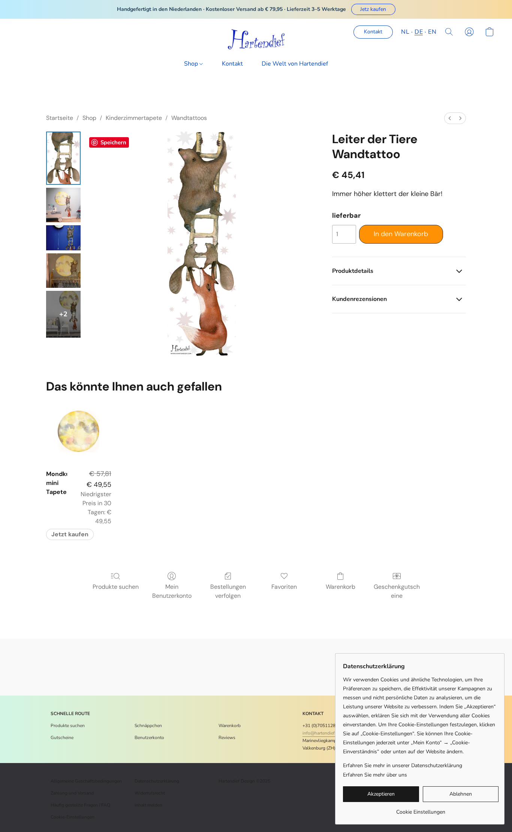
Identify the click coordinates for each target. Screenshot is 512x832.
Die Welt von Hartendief (295, 64)
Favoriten (284, 587)
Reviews (227, 738)
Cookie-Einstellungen (72, 817)
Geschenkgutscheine (397, 591)
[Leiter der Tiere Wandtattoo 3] (63, 270)
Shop (191, 64)
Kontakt (232, 64)
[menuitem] (450, 118)
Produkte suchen (116, 587)
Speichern (113, 142)
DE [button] (419, 32)
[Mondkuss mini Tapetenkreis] (78, 431)
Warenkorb (340, 587)
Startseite (59, 118)
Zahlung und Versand (72, 793)
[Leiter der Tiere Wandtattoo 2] (63, 237)
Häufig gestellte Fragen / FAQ (80, 805)
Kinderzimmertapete (134, 118)
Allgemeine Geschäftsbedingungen (86, 781)
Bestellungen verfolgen (228, 591)
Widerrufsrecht (150, 793)
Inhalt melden (148, 805)
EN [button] (432, 32)
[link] (421, 809)
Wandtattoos (189, 118)
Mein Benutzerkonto (172, 591)
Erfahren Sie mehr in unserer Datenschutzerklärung (402, 765)
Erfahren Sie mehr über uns (375, 774)
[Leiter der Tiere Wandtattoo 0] (63, 158)
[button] (373, 9)
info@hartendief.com (323, 733)
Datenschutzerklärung (157, 781)
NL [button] (405, 32)
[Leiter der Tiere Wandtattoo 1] (63, 205)
